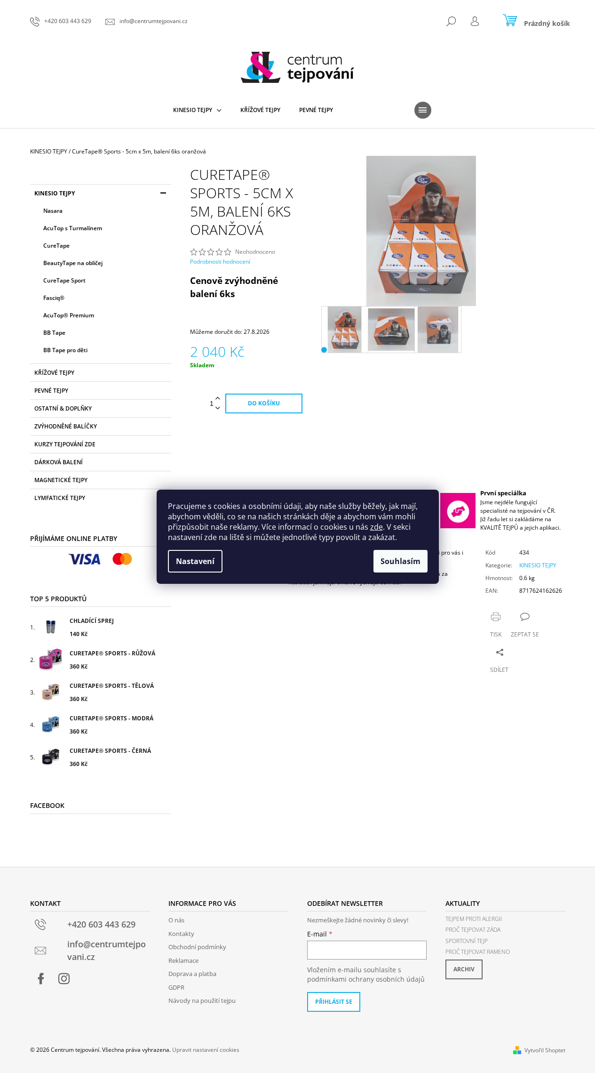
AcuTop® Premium (68, 315)
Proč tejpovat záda (472, 930)
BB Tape (54, 333)
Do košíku (264, 403)
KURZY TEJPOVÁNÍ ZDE (64, 444)
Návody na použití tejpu (202, 1000)
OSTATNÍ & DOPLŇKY (63, 408)
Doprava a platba (192, 973)
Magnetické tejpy (60, 480)
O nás (176, 920)
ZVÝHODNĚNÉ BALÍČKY (65, 426)
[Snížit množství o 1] (217, 408)
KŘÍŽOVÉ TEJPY (54, 373)
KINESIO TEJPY (54, 193)
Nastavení (195, 561)
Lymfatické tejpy (59, 498)
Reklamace (183, 960)
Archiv (464, 969)
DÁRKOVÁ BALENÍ (58, 462)
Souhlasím (400, 561)
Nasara (53, 211)
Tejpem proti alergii (473, 919)
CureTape (56, 246)
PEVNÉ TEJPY (51, 391)
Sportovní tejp (466, 941)
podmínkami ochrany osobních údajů (366, 979)
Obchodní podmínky (197, 947)
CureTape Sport (64, 280)
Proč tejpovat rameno (477, 952)
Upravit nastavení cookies (205, 1050)
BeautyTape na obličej (73, 263)
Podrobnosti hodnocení (220, 262)
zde (376, 527)
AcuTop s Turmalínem (72, 228)
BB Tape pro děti (65, 350)
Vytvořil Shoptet (544, 1050)
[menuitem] (197, 110)
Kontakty (181, 933)
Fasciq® (53, 298)
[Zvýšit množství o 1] (217, 398)
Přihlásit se (333, 1002)
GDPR (176, 987)
